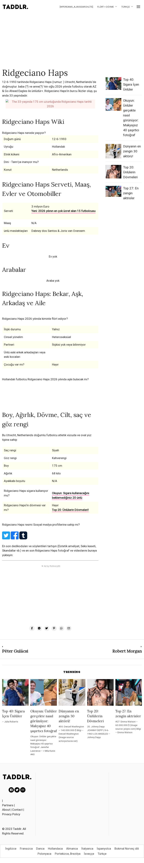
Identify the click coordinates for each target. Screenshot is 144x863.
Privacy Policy (11, 814)
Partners (7, 805)
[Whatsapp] (61, 628)
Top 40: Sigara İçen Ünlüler (131, 84)
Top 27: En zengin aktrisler (131, 193)
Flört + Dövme (105, 6)
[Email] (68, 628)
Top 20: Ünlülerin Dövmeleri (130, 172)
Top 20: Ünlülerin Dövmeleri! (70, 510)
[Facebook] (32, 628)
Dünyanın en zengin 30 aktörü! (132, 151)
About (6, 809)
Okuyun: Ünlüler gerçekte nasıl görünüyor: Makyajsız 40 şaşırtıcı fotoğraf (43, 721)
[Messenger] (39, 628)
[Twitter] (46, 628)
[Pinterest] (54, 628)
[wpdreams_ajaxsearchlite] (76, 6)
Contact (17, 809)
